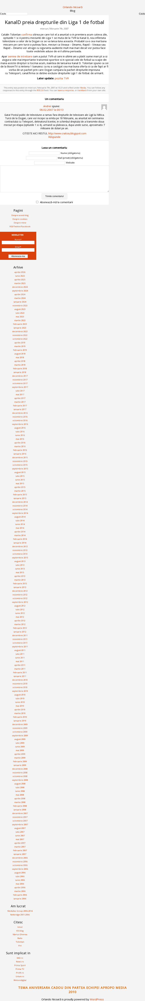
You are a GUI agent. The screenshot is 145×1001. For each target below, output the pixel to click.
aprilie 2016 (19, 442)
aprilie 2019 (19, 342)
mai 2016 (20, 439)
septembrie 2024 (20, 290)
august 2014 (19, 516)
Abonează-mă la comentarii (56, 202)
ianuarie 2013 (20, 587)
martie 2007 (19, 846)
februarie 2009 (20, 761)
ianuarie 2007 (20, 854)
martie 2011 (19, 668)
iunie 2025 (20, 275)
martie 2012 (19, 624)
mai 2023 (20, 316)
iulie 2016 (20, 431)
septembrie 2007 (20, 824)
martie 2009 (19, 757)
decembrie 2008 (20, 768)
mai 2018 (20, 357)
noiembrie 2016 (20, 416)
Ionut (20, 927)
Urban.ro (20, 976)
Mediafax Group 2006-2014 (20, 911)
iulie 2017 (20, 390)
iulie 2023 (20, 313)
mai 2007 (20, 839)
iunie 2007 (20, 835)
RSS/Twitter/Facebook (20, 226)
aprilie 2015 (19, 487)
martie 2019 (19, 346)
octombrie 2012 (20, 598)
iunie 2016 (20, 435)
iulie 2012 (20, 609)
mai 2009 (20, 750)
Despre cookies (20, 219)
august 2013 (19, 561)
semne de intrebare (20, 56)
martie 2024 (19, 298)
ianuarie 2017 (20, 409)
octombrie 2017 (20, 383)
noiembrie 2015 (20, 461)
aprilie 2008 (19, 798)
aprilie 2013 (19, 576)
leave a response (66, 90)
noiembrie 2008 (20, 772)
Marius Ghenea (20, 934)
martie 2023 (19, 320)
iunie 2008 (20, 791)
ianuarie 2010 (20, 720)
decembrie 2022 (20, 331)
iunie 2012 (20, 613)
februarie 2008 (20, 806)
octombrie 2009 (20, 731)
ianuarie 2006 (20, 898)
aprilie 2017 (19, 398)
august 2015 (19, 472)
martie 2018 (19, 364)
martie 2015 (19, 490)
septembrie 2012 (20, 602)
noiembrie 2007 (20, 817)
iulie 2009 (20, 743)
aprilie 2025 (19, 279)
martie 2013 (19, 579)
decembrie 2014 (20, 502)
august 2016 (19, 427)
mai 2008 (20, 794)
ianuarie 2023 (20, 327)
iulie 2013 (20, 565)
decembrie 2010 (20, 680)
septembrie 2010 (20, 691)
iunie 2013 (20, 568)
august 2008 (19, 783)
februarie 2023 (20, 324)
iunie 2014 (20, 524)
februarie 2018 (20, 368)
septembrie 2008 (20, 780)
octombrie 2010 (20, 687)
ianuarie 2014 (20, 542)
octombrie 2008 (20, 776)
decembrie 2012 (20, 591)
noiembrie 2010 (20, 683)
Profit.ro (20, 972)
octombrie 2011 (20, 642)
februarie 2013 (20, 583)
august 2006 (19, 872)
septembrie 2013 (20, 557)
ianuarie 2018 (20, 372)
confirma (26, 34)
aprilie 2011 (19, 665)
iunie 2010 (20, 702)
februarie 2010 (20, 717)
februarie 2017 (20, 405)
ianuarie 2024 (20, 301)
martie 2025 (19, 283)
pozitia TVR (62, 78)
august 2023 (19, 309)
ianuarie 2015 (20, 498)
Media (83, 87)
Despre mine (20, 222)
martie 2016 (19, 446)
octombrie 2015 (20, 465)
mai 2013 (20, 572)
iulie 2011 (20, 654)
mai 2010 (20, 705)
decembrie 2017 (20, 376)
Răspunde (54, 137)
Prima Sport (20, 965)
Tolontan (20, 941)
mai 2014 (20, 528)
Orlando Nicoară (72, 7)
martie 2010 (19, 713)
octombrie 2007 (20, 820)
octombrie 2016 (20, 420)
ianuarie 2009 (20, 765)
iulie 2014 (20, 520)
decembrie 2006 (20, 857)
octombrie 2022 (20, 338)
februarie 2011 (20, 672)
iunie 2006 (20, 880)
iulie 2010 (20, 698)
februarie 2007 (20, 850)
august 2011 (19, 650)
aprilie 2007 (19, 843)
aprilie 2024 (19, 294)
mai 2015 (20, 483)
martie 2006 (19, 891)
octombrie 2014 (20, 509)
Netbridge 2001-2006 (20, 914)
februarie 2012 (20, 628)
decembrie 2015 (20, 457)
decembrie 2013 (20, 546)
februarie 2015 (20, 494)
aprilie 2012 (19, 620)
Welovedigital (20, 980)
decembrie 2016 (20, 413)
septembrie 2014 (20, 513)
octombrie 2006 (20, 865)
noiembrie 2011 (20, 639)
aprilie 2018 (19, 361)
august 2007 (19, 828)
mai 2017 (20, 394)
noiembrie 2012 (20, 594)
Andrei (47, 106)
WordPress (97, 999)
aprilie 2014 (19, 531)
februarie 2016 (20, 450)
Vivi (20, 945)
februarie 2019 (20, 350)
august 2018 (19, 353)
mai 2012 (20, 616)
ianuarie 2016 (20, 453)
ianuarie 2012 (20, 631)
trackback (82, 90)
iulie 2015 (20, 476)
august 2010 (19, 694)
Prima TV (20, 969)
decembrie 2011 (20, 635)
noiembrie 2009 (20, 728)
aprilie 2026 (19, 272)
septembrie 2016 (20, 424)
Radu (20, 938)
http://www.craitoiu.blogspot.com (67, 133)
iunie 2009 (20, 746)
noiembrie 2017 (20, 379)
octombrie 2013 (20, 553)
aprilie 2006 (19, 887)
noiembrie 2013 (20, 550)
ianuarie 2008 (20, 809)
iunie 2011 (20, 657)
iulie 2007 (20, 831)
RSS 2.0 (40, 90)
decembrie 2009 (20, 724)
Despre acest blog (19, 215)
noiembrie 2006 (20, 861)
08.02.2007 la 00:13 (52, 109)
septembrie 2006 (20, 869)
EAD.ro (20, 958)
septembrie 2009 (20, 735)
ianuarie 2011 (20, 676)
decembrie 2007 (20, 813)
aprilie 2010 (19, 709)
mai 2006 (20, 883)
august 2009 (19, 739)
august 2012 (19, 605)
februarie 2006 (20, 895)
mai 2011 (20, 661)
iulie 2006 (20, 876)
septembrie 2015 (20, 468)
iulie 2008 (20, 787)
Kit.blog (20, 930)
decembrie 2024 (20, 287)
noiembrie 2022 (20, 335)
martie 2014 (19, 535)
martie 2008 (19, 802)
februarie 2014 (20, 539)
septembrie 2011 (20, 646)
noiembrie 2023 (20, 305)
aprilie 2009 (19, 754)
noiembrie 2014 (20, 505)
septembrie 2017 (20, 387)
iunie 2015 (20, 479)
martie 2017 (19, 402)
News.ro (20, 961)
